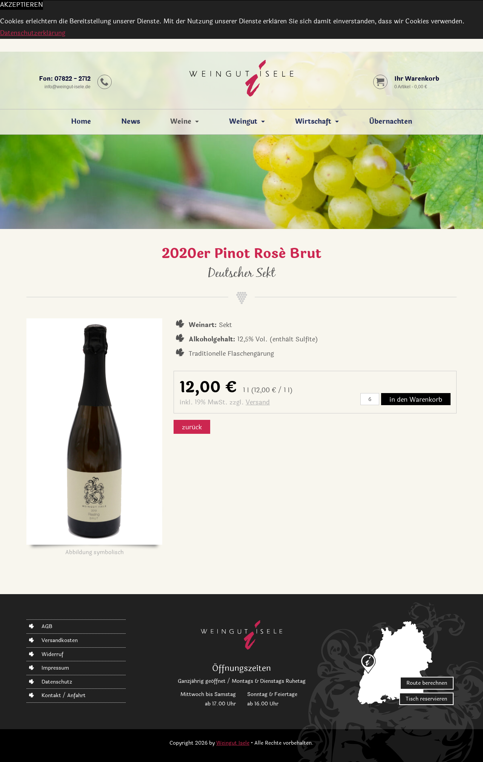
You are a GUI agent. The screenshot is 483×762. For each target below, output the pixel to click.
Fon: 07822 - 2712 (65, 78)
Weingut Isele (232, 743)
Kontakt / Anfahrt (64, 695)
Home (81, 121)
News (130, 121)
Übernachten (390, 121)
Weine (180, 121)
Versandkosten (60, 640)
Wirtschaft (313, 121)
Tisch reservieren (426, 699)
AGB (47, 626)
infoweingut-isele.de (68, 86)
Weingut (243, 121)
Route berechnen (426, 683)
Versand (258, 402)
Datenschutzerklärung (32, 33)
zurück (192, 427)
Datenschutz (57, 682)
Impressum (55, 668)
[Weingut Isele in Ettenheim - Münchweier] (241, 80)
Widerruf (52, 654)
